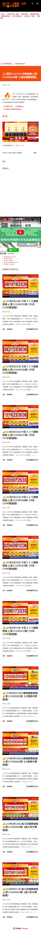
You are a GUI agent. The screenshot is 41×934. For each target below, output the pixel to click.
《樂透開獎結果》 (34, 14)
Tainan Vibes (8, 259)
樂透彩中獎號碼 (17, 153)
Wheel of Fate (8, 260)
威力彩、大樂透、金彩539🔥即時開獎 (14, 4)
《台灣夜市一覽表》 (29, 16)
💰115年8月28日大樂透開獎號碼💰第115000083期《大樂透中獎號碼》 (20, 761)
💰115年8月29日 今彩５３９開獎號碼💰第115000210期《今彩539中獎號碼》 (20, 631)
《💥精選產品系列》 (19, 64)
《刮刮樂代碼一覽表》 (13, 14)
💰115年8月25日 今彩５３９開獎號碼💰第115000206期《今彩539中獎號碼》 (20, 369)
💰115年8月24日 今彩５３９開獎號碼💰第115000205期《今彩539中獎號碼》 (20, 304)
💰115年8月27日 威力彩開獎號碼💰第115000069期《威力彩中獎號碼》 (20, 892)
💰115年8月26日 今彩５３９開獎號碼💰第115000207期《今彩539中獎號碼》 (20, 435)
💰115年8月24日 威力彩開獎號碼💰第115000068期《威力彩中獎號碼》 (20, 827)
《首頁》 (3, 14)
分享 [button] (34, 153)
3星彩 (10, 153)
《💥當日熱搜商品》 (6, 64)
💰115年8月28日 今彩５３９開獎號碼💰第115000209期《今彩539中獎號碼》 (20, 565)
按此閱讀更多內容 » (32, 329)
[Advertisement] (20, 40)
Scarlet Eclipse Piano (11, 262)
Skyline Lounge (9, 264)
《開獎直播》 (24, 14)
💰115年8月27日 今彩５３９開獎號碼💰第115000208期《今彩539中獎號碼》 (20, 500)
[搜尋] (32, 3)
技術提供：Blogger (21, 928)
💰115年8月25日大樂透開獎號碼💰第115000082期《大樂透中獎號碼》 (20, 696)
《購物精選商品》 (5, 16)
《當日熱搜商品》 (17, 16)
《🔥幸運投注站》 (8, 106)
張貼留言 (5, 168)
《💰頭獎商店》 (19, 106)
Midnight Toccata (10, 257)
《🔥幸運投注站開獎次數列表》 (12, 109)
